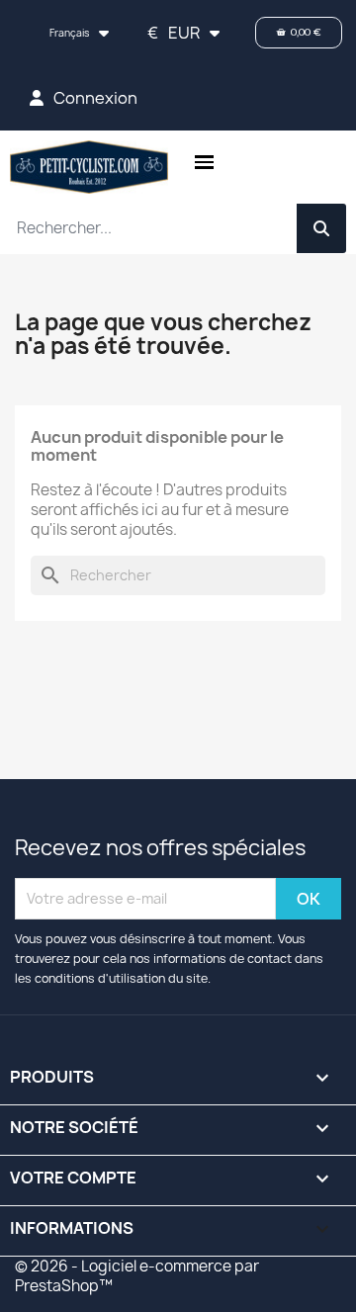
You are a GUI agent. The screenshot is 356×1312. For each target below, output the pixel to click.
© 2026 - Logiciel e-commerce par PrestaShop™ (137, 1276)
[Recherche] (321, 228)
